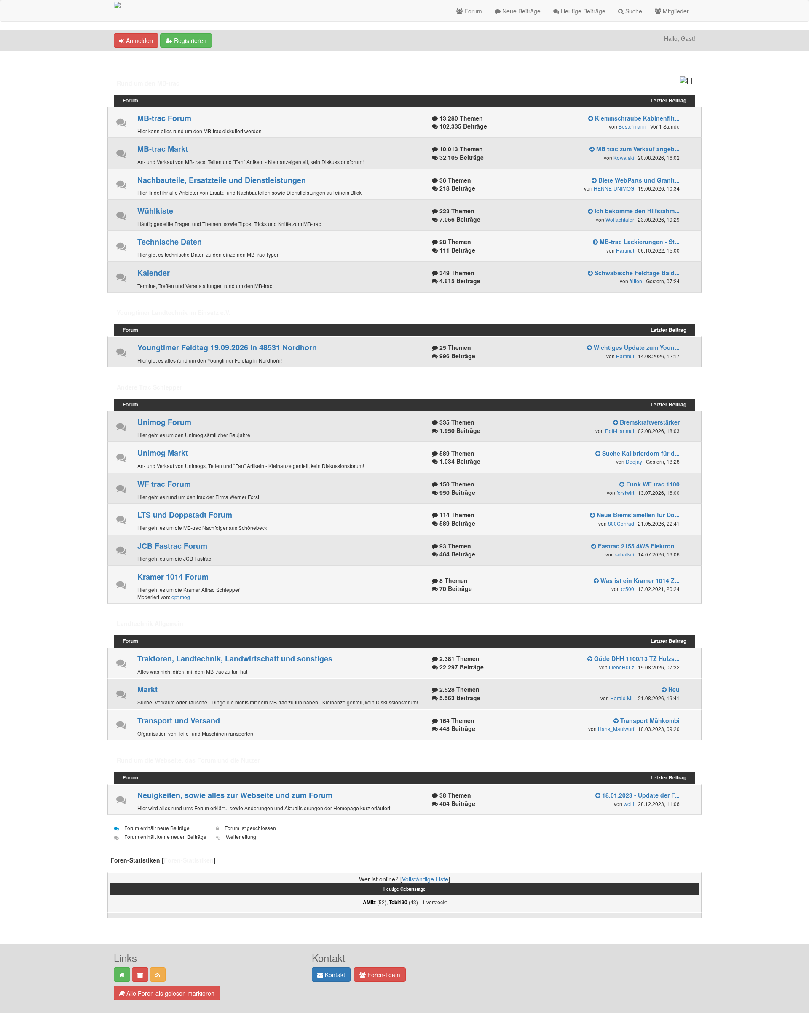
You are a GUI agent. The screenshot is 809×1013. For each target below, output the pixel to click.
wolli (629, 803)
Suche (633, 11)
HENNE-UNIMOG (614, 188)
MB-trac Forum (164, 118)
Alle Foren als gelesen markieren (169, 993)
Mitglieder (675, 11)
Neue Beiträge (521, 11)
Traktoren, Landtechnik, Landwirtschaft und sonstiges (234, 658)
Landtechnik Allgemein (150, 623)
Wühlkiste (155, 210)
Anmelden (138, 40)
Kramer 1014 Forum (173, 576)
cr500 (627, 588)
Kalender (153, 272)
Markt (147, 689)
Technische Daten (169, 241)
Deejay (634, 461)
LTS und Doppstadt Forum (184, 514)
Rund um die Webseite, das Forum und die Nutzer (188, 760)
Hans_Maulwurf (616, 728)
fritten (636, 281)
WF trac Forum (164, 483)
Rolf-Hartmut (619, 430)
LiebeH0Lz (621, 667)
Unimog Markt (162, 452)
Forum (472, 11)
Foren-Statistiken (189, 860)
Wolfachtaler (619, 219)
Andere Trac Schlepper (149, 387)
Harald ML (622, 697)
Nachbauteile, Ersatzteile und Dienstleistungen (221, 180)
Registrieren (189, 40)
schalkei (624, 554)
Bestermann (632, 126)
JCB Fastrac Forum (172, 545)
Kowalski (623, 157)
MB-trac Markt (162, 148)
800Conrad (621, 523)
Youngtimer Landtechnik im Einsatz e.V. (173, 312)
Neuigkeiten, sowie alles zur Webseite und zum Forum (234, 795)
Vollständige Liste (425, 879)
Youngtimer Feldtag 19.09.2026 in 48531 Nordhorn (227, 347)
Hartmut (625, 250)
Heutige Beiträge (582, 11)
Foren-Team (383, 974)
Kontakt (334, 974)
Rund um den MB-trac (148, 83)
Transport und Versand (178, 720)
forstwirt (625, 492)
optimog (180, 596)
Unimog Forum (164, 421)
